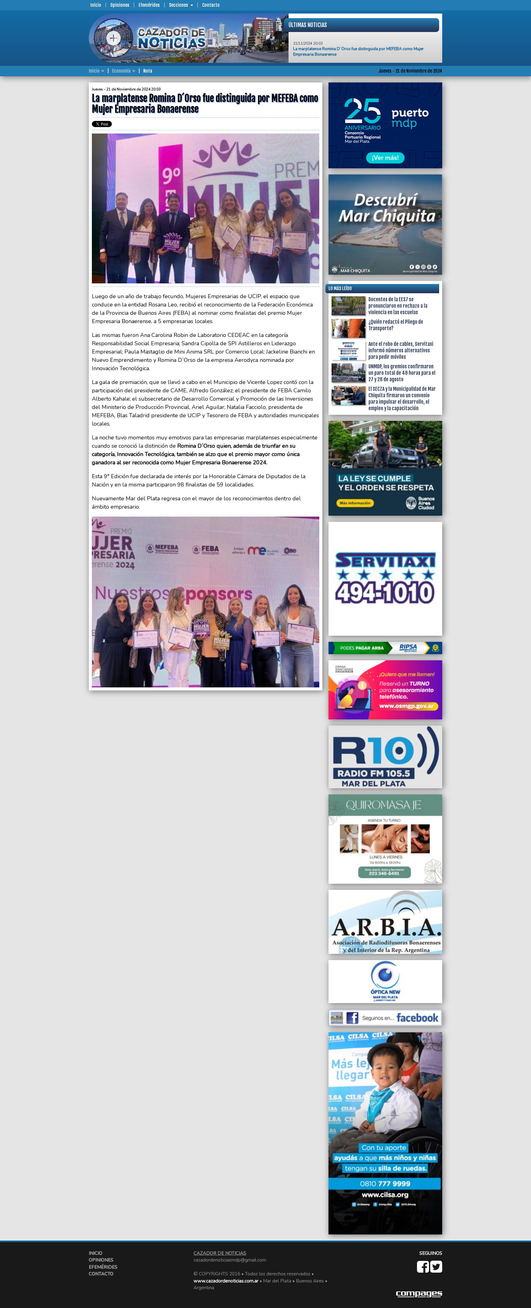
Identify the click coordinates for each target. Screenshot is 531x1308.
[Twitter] (436, 1270)
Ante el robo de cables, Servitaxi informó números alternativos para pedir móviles (400, 350)
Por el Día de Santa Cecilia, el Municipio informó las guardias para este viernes (363, 50)
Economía (121, 71)
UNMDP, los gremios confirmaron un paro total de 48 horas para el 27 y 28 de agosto (401, 372)
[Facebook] (423, 1270)
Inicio (95, 5)
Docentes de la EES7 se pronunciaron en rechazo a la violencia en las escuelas (397, 305)
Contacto (211, 5)
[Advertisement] (64, 174)
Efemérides (149, 5)
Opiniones (119, 5)
